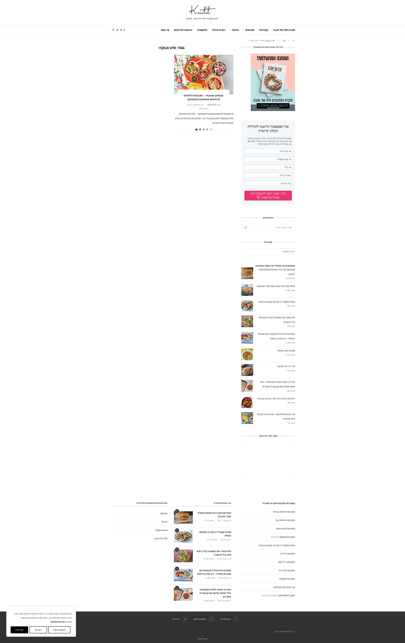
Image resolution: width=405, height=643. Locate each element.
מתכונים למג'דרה (287, 570)
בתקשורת (202, 30)
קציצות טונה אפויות (286, 350)
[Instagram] (121, 30)
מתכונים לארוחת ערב (285, 520)
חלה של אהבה (160, 538)
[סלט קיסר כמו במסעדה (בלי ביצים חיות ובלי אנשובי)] (183, 556)
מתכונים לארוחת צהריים (284, 511)
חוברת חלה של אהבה (284, 30)
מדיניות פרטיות (58, 621)
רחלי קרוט (212, 104)
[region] (41, 622)
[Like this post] (211, 129)
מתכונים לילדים (288, 553)
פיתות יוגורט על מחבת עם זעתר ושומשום (276, 286)
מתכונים (250, 30)
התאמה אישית (59, 629)
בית (293, 40)
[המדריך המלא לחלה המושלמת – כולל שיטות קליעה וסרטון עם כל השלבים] (183, 594)
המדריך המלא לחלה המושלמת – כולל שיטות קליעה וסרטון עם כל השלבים (214, 593)
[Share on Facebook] (207, 129)
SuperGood (161, 530)
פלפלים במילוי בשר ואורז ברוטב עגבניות (276, 398)
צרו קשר (164, 30)
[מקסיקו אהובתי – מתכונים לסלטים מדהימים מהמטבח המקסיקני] (203, 74)
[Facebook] (124, 30)
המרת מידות (218, 30)
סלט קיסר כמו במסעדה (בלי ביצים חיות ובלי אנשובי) (214, 553)
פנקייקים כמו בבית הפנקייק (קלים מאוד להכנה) (214, 514)
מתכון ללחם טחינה (286, 595)
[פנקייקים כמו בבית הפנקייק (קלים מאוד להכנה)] (183, 517)
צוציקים (163, 513)
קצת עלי (263, 30)
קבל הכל (19, 629)
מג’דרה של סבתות (286, 366)
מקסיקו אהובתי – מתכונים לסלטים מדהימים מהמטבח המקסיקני (203, 97)
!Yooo (164, 521)
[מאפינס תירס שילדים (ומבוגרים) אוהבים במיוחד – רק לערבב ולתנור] (183, 575)
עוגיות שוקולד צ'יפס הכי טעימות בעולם (277, 545)
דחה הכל (38, 629)
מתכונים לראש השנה (285, 528)
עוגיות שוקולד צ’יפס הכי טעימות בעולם (277, 301)
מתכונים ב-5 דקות (286, 562)
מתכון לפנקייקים (287, 537)
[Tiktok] (117, 30)
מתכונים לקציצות (287, 578)
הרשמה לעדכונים (183, 30)
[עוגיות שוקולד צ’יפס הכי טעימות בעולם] (183, 536)
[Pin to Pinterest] (200, 129)
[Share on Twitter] (204, 129)
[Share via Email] (196, 129)
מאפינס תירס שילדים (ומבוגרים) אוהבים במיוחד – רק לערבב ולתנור (214, 572)
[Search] (113, 29)
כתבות (235, 30)
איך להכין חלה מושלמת (284, 587)
